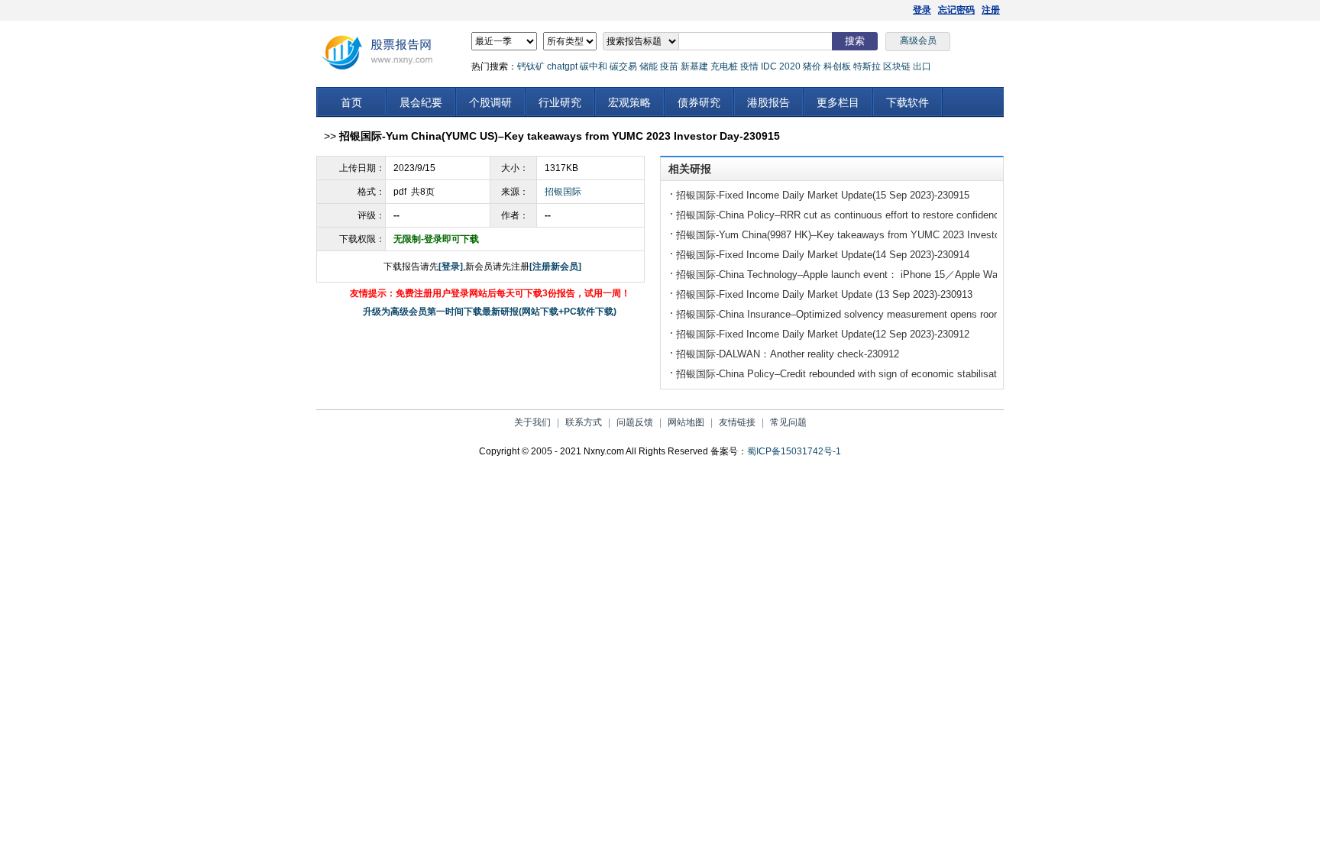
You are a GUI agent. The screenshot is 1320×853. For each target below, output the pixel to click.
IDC (769, 66)
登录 (922, 10)
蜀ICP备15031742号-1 (794, 451)
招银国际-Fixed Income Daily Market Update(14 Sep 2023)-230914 (822, 254)
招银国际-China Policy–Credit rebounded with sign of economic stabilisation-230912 (860, 374)
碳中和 (593, 66)
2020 (790, 66)
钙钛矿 (531, 66)
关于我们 (532, 422)
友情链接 (737, 422)
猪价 (812, 66)
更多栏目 (838, 102)
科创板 (837, 66)
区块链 (897, 66)
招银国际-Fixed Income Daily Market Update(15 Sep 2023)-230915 (822, 195)
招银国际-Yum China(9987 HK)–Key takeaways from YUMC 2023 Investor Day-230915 (867, 235)
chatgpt (562, 66)
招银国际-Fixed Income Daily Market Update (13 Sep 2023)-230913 (824, 294)
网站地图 (686, 422)
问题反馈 (634, 422)
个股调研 (490, 102)
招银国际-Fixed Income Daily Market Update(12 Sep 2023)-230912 (822, 334)
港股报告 (768, 102)
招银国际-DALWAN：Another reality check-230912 (787, 354)
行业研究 (560, 102)
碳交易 (623, 66)
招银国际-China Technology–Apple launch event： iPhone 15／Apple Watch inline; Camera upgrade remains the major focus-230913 (968, 274)
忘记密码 (956, 10)
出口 (922, 66)
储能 (648, 66)
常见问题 (788, 422)
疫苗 (669, 66)
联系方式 (583, 422)
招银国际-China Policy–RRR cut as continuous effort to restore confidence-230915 (858, 215)
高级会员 (918, 40)
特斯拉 (867, 66)
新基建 (694, 66)
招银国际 (563, 191)
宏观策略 (629, 102)
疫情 (749, 66)
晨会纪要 (421, 102)
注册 (991, 10)
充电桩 (724, 66)
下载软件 (907, 102)
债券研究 (699, 102)
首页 (351, 102)
